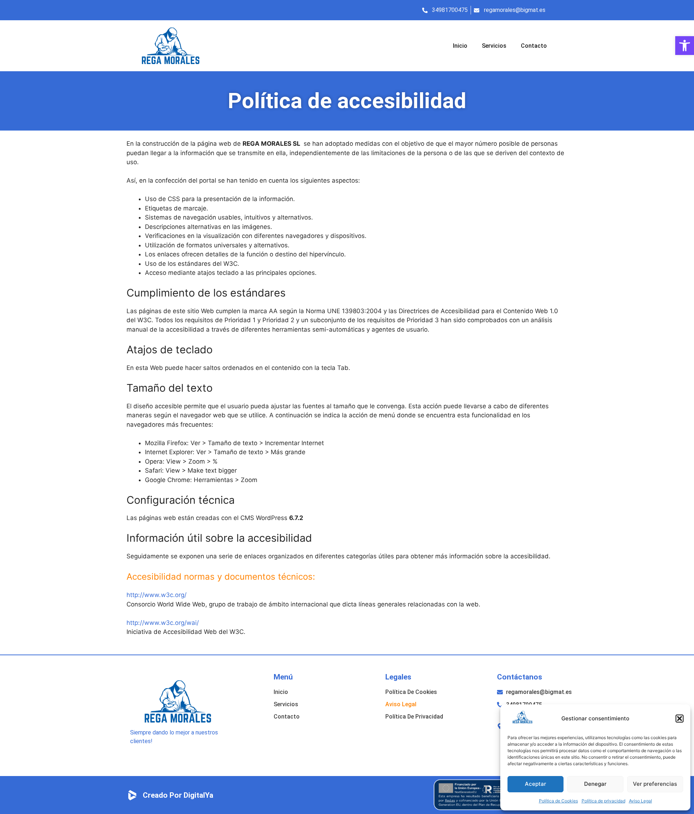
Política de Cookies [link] (558, 801)
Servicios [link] (494, 45)
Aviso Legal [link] (640, 801)
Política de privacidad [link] (603, 801)
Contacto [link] (534, 45)
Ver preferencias (655, 783)
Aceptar (535, 783)
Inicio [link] (460, 45)
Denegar (595, 783)
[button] (679, 718)
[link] (684, 45)
